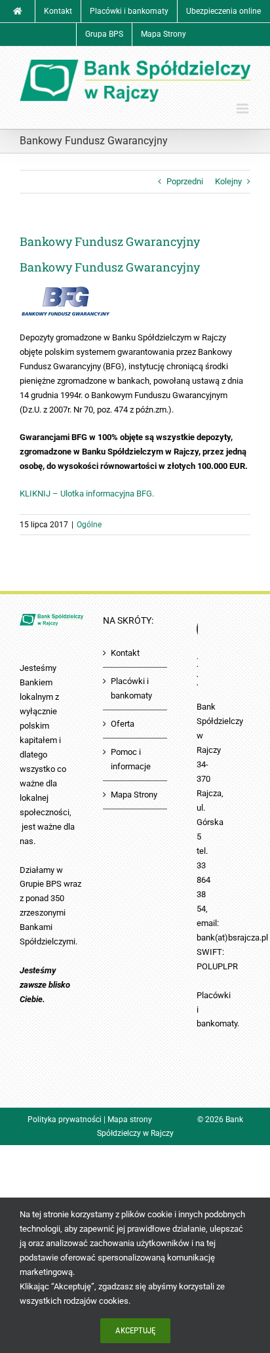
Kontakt (125, 653)
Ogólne (89, 524)
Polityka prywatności (65, 1119)
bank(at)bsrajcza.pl (232, 937)
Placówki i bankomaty (131, 688)
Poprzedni (184, 181)
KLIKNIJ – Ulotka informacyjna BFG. (87, 493)
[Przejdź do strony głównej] (18, 11)
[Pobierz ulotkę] (65, 291)
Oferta (122, 724)
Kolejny (228, 181)
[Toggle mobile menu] (243, 108)
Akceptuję (135, 1330)
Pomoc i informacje (131, 759)
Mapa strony (129, 1119)
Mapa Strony (134, 794)
